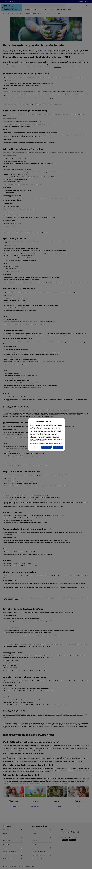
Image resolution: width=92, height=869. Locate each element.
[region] (46, 434)
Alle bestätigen (57, 447)
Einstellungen (35, 447)
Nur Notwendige (46, 447)
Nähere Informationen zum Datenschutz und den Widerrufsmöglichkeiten (46, 443)
